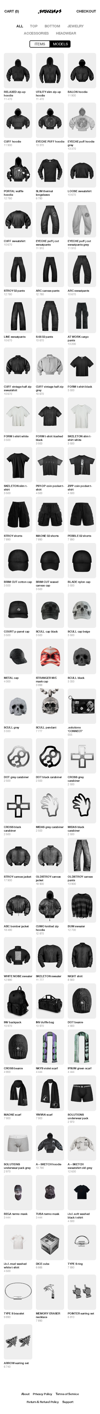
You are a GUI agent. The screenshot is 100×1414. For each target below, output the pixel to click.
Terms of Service (67, 1394)
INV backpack (12, 1022)
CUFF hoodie (12, 141)
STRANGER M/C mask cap (46, 679)
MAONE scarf (12, 1114)
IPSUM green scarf (79, 1068)
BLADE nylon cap (79, 581)
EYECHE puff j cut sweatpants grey (79, 242)
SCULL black (76, 677)
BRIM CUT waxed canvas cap (47, 583)
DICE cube (42, 1263)
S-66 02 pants (44, 336)
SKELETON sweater (48, 976)
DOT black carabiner (49, 777)
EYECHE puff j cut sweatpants (47, 242)
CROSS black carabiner (12, 828)
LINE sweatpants (15, 336)
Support (67, 1402)
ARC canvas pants (47, 290)
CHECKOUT (86, 11)
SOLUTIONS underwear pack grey (17, 1165)
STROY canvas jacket (17, 876)
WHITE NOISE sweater (18, 976)
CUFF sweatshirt (14, 241)
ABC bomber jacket (16, 926)
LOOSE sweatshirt (79, 191)
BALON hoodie (77, 91)
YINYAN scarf (44, 1114)
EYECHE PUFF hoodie (50, 141)
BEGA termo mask (15, 1213)
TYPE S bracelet (14, 1313)
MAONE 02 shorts (47, 535)
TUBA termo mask (47, 1213)
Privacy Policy (42, 1394)
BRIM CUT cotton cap (18, 581)
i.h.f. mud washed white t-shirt (15, 1265)
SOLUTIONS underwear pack (78, 1116)
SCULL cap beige (79, 631)
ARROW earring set (16, 1363)
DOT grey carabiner (16, 777)
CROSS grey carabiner (76, 778)
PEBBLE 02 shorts (79, 535)
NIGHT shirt (75, 976)
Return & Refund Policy (42, 1402)
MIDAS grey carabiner (50, 827)
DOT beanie (75, 1022)
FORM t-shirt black (80, 386)
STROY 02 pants (14, 290)
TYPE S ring (75, 1263)
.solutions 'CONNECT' (75, 729)
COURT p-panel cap (16, 631)
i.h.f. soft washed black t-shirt (79, 1215)
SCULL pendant (46, 727)
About (25, 1394)
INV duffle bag (45, 1022)
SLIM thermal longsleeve (44, 192)
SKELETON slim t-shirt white (79, 437)
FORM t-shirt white (16, 436)
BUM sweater (76, 926)
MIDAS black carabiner (76, 828)
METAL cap (11, 677)
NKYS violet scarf (47, 1068)
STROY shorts (13, 535)
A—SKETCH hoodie (49, 1164)
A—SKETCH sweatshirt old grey (80, 1165)
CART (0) (11, 11)
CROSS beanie (13, 1068)
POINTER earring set (81, 1313)
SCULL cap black (47, 631)
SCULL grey (11, 727)
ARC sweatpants (78, 290)
